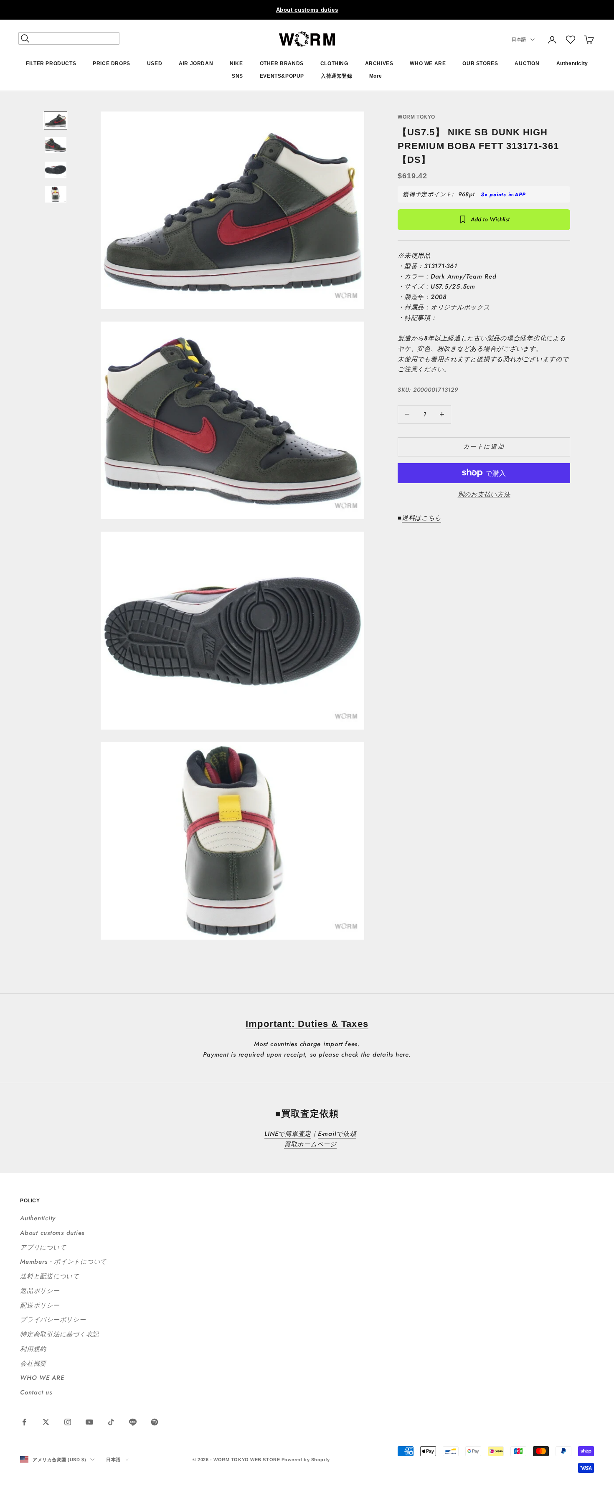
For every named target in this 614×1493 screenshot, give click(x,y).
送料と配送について (49, 1276)
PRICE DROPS (111, 63)
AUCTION (527, 63)
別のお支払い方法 (484, 494)
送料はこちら (421, 517)
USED (154, 63)
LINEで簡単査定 (287, 1133)
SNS (237, 76)
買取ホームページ (310, 1144)
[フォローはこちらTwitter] (46, 1422)
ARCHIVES (379, 63)
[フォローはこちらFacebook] (24, 1422)
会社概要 (33, 1363)
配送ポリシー (40, 1305)
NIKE (236, 63)
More (375, 76)
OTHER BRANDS (282, 63)
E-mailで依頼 (337, 1133)
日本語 (519, 39)
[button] (571, 40)
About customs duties (307, 10)
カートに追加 (484, 446)
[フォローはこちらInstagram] (67, 1422)
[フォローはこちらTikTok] (111, 1422)
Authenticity (572, 63)
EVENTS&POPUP (282, 76)
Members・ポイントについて (63, 1261)
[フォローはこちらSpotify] (154, 1422)
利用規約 (33, 1349)
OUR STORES (480, 63)
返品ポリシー (40, 1290)
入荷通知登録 (337, 76)
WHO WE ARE (428, 63)
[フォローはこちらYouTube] (89, 1422)
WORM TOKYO (416, 117)
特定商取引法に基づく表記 (59, 1334)
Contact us (36, 1392)
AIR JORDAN (196, 63)
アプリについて (43, 1247)
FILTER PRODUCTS (51, 63)
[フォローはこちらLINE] (133, 1422)
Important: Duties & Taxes (307, 1024)
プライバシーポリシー (53, 1319)
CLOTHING (334, 63)
